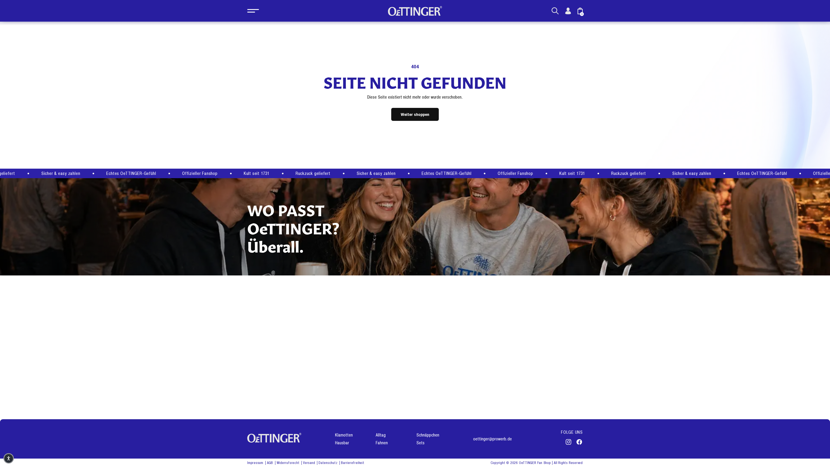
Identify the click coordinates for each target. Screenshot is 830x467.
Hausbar (342, 442)
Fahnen (382, 442)
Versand (309, 463)
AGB (270, 463)
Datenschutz (328, 463)
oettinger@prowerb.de (492, 439)
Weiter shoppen (415, 114)
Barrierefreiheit (352, 463)
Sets (420, 442)
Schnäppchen (427, 435)
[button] (253, 10)
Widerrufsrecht (289, 463)
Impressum (255, 463)
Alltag (381, 435)
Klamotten (344, 435)
